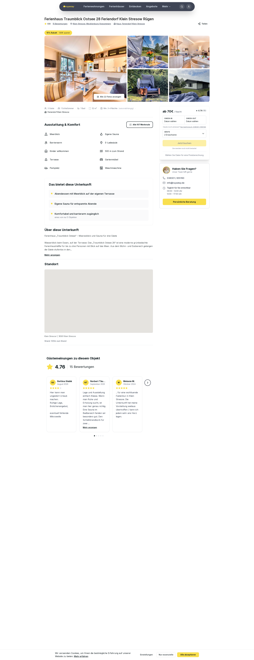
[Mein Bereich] (188, 6)
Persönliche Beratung (184, 202)
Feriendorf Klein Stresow (58, 112)
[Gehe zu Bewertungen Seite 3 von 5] (98, 435)
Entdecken (135, 6)
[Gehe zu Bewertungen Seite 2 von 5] (96, 435)
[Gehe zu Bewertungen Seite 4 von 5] (100, 435)
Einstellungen (146, 655)
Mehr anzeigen (52, 255)
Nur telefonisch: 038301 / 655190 (193, 127)
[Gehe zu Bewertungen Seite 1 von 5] (94, 435)
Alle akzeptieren (188, 655)
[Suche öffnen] (182, 6)
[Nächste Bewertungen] (147, 383)
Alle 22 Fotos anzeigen (110, 97)
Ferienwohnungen (94, 6)
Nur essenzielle (166, 655)
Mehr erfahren (81, 656)
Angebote (151, 6)
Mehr (165, 6)
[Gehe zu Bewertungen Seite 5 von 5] (102, 435)
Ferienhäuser (116, 6)
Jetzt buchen (184, 143)
